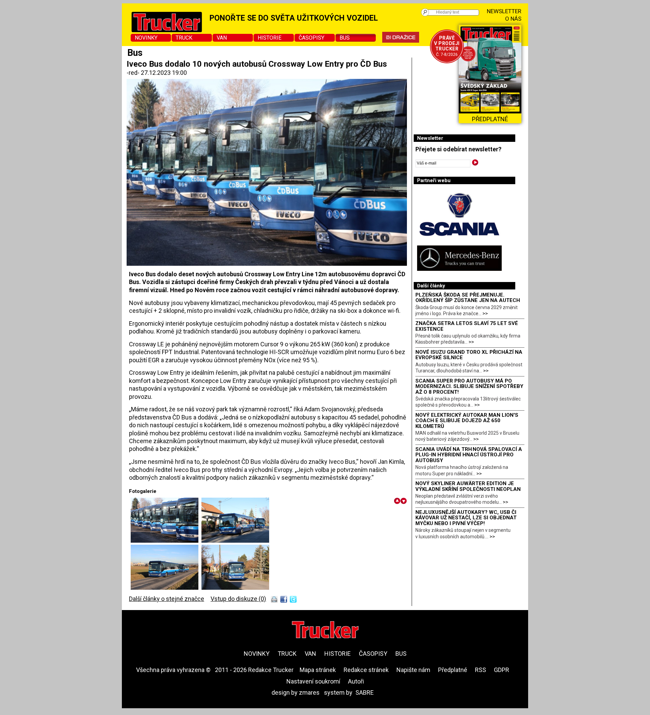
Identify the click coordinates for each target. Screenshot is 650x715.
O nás (513, 18)
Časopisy (311, 38)
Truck (184, 38)
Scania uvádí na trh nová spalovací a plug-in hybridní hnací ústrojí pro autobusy (468, 454)
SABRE (364, 692)
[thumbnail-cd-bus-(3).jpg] (166, 587)
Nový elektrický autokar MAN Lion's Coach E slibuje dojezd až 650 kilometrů (466, 420)
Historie (269, 38)
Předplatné (452, 669)
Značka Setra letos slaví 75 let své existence (466, 326)
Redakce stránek (366, 669)
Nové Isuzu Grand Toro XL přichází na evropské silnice (468, 355)
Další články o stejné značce (166, 598)
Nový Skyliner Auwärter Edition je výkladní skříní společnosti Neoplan (468, 486)
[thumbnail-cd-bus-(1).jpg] (235, 587)
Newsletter (504, 11)
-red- (134, 72)
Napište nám (413, 669)
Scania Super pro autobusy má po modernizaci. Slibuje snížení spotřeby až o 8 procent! (469, 386)
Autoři (356, 681)
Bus (345, 38)
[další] (403, 501)
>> (485, 313)
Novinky (146, 38)
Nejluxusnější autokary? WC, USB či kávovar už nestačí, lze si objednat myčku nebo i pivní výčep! (466, 517)
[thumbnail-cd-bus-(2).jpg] (235, 540)
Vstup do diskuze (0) (238, 598)
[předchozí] (397, 501)
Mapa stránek (318, 669)
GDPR (501, 669)
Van (222, 38)
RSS (480, 669)
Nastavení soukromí (313, 681)
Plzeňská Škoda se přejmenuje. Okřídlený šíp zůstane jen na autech (467, 298)
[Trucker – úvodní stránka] (325, 631)
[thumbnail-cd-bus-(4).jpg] (166, 540)
